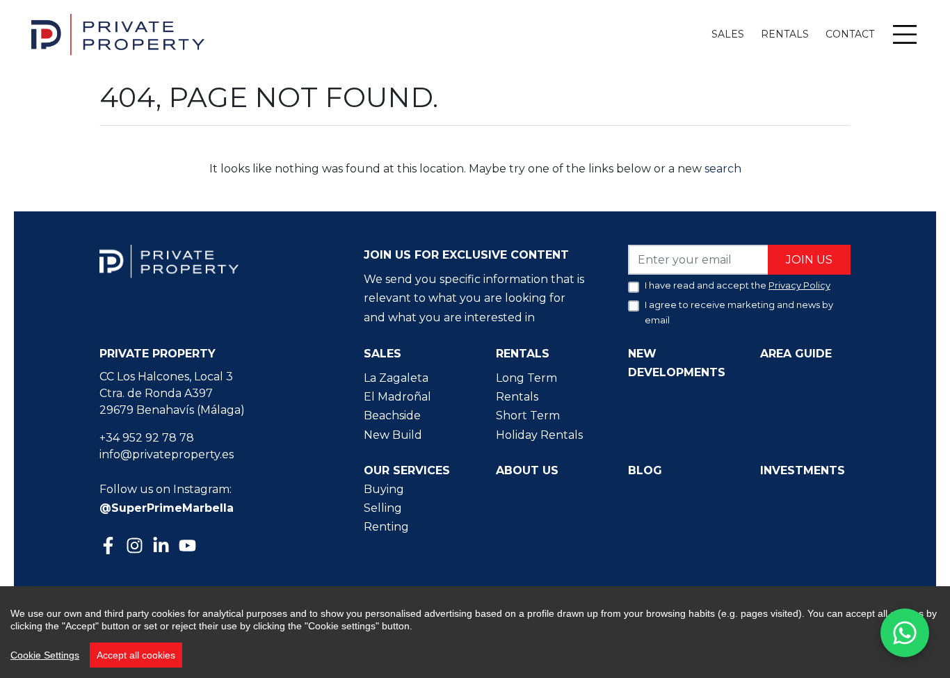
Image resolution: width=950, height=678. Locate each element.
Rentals (785, 34)
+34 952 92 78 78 (146, 437)
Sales (727, 34)
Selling (383, 508)
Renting (386, 526)
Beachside (392, 415)
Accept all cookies (136, 655)
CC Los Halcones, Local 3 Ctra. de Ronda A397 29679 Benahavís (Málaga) (172, 393)
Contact (850, 34)
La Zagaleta (396, 378)
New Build (393, 435)
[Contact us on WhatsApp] (904, 632)
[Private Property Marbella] (117, 35)
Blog (645, 470)
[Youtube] (189, 546)
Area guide (796, 353)
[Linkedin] (162, 546)
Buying (384, 489)
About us (527, 470)
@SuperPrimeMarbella (166, 508)
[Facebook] (109, 546)
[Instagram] (136, 544)
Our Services (407, 470)
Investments (802, 470)
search (721, 168)
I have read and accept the (737, 285)
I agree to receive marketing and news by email (739, 312)
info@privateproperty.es (166, 454)
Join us (809, 259)
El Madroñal (397, 396)
